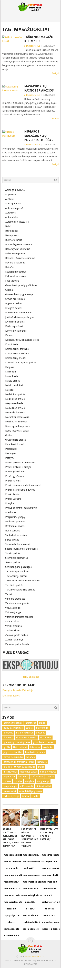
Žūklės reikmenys (14, 639)
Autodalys (10, 212)
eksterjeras (45, 737)
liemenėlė (42, 762)
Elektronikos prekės (15, 276)
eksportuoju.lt (11, 936)
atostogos (31, 723)
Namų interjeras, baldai (17, 430)
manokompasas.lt (31, 875)
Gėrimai (9, 290)
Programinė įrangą (15, 517)
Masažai (9, 389)
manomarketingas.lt (31, 882)
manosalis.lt (49, 888)
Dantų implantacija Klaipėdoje (17, 690)
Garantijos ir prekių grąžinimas (21, 285)
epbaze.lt (11, 922)
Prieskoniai (10, 512)
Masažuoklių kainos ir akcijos (39, 88)
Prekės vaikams (13, 498)
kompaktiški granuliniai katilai (19, 762)
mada (41, 766)
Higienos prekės (13, 303)
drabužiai (8, 737)
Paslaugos (10, 453)
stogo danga (10, 786)
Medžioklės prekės (15, 399)
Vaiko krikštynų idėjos (30, 791)
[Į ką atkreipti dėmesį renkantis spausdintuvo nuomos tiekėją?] (30, 817)
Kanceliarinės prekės (15, 330)
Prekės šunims (12, 494)
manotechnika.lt (31, 855)
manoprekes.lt (30, 888)
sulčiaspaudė (26, 786)
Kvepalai (9, 367)
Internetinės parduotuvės (18, 312)
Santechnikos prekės (16, 535)
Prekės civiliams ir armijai (18, 467)
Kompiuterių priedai (15, 358)
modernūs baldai (28, 771)
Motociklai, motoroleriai (17, 417)
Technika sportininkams (17, 571)
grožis (7, 747)
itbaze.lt (11, 909)
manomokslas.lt (12, 888)
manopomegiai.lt (12, 855)
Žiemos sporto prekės (16, 635)
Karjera (9, 335)
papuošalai (9, 776)
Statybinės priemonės (16, 558)
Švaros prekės (12, 562)
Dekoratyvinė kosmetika (17, 249)
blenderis (8, 732)
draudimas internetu (26, 737)
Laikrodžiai (10, 371)
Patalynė (9, 458)
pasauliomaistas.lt (31, 862)
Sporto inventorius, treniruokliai (21, 548)
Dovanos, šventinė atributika (20, 258)
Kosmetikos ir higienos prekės (20, 362)
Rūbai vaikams (12, 530)
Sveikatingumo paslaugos (18, 567)
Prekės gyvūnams (14, 476)
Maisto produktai (14, 385)
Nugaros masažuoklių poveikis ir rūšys (38, 136)
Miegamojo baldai (14, 403)
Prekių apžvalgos (30, 676)
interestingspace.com (50, 929)
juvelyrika (48, 747)
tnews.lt (49, 909)
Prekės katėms (13, 480)
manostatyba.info (31, 895)
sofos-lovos (37, 776)
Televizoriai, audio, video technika (22, 580)
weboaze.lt (49, 915)
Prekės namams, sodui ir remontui (22, 485)
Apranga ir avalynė (15, 190)
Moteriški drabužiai (15, 412)
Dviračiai (9, 267)
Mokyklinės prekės (15, 408)
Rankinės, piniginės (15, 521)
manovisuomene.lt (12, 862)
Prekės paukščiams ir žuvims (20, 489)
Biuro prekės (11, 235)
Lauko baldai (11, 376)
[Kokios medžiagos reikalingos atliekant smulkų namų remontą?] (11, 817)
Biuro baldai (11, 230)
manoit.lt (49, 895)
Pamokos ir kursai (14, 444)
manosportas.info (12, 895)
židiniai (25, 796)
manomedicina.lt (12, 875)
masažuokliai (10, 771)
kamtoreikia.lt (30, 915)
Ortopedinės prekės (15, 439)
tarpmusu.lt (11, 868)
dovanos (40, 732)
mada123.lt (30, 902)
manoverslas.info (12, 902)
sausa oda (23, 776)
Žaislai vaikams (13, 630)
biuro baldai (42, 727)
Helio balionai (20, 747)
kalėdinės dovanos (35, 752)
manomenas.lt (11, 882)
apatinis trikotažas (13, 723)
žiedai (35, 796)
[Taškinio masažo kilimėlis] (12, 41)
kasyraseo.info (11, 929)
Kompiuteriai (11, 344)
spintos (50, 776)
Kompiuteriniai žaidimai (17, 353)
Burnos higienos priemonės (19, 244)
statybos (29, 781)
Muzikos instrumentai (16, 421)
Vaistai (8, 594)
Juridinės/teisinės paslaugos (19, 317)
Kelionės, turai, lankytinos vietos (22, 339)
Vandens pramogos (15, 598)
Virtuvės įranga (13, 612)
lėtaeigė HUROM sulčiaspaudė (19, 766)
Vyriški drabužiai (13, 626)
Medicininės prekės (15, 394)
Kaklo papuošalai (14, 326)
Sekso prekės (12, 539)
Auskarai (9, 199)
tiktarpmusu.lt (49, 862)
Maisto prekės (12, 380)
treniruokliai (10, 791)
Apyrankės (10, 194)
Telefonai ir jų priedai (16, 576)
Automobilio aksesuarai (17, 221)
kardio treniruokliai (13, 757)
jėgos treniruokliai (13, 752)
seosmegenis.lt (31, 929)
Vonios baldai (12, 621)
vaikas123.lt (30, 868)
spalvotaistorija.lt (50, 902)
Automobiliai (11, 217)
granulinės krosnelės (44, 742)
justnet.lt (30, 909)
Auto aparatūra (13, 203)
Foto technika (12, 280)
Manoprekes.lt (34, 956)
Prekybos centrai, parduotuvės (21, 508)
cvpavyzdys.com (12, 915)
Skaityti (55, 73)
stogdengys (43, 781)
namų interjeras (48, 771)
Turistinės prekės (14, 585)
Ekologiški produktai (15, 271)
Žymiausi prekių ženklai (17, 644)
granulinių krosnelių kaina (17, 742)
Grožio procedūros (15, 299)
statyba (18, 781)
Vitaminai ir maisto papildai (19, 617)
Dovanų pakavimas (15, 262)
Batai (8, 226)
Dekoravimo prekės (15, 253)
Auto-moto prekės (14, 208)
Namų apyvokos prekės (17, 426)
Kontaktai (30, 964)
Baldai (42, 723)
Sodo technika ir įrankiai (17, 544)
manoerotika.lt (50, 875)
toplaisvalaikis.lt (31, 922)
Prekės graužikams (15, 471)
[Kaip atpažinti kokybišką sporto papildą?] (49, 817)
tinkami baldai (43, 786)
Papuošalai (11, 448)
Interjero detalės (13, 308)
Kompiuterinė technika (17, 349)
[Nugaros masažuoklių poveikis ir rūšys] (12, 136)
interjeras (35, 747)
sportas (7, 781)
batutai (29, 727)
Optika (8, 435)
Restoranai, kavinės (15, 526)
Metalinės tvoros (11, 695)
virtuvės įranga (11, 796)
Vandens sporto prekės (17, 603)
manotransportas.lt (50, 855)
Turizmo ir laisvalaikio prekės (20, 589)
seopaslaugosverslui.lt (50, 922)
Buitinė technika (13, 240)
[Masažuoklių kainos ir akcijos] (12, 91)
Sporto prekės (12, 553)
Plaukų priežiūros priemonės (20, 462)
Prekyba (9, 503)
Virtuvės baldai (13, 607)
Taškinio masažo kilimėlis (38, 39)
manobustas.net (50, 868)
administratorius (32, 46)
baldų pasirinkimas (13, 727)
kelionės (30, 757)
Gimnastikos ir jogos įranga (19, 294)
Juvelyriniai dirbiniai (15, 321)
